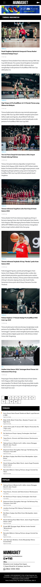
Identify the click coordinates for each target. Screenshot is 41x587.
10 (3, 402)
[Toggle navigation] (4, 2)
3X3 (2, 367)
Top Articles (21, 580)
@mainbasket (7, 556)
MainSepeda (27, 580)
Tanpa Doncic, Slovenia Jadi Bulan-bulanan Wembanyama (20, 438)
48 (11, 402)
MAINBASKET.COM (19, 575)
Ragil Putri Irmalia (7, 417)
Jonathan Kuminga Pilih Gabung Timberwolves (17, 508)
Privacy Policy (13, 580)
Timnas (3, 49)
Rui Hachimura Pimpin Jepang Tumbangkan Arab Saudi (19, 433)
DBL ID (34, 580)
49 (16, 402)
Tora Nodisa (6, 435)
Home (7, 580)
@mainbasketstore (16, 556)
